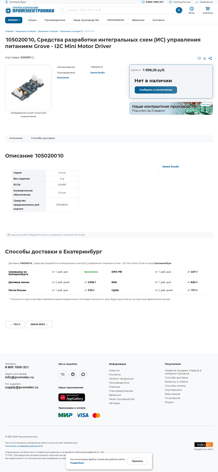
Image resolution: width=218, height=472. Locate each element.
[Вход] (192, 9)
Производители (119, 383)
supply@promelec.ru (21, 387)
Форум (169, 402)
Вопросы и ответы (176, 382)
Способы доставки (43, 138)
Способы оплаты (175, 386)
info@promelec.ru (19, 377)
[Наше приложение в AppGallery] (82, 397)
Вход (191, 12)
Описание (63, 78)
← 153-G (15, 324)
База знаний (172, 394)
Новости (114, 370)
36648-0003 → (39, 324)
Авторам (114, 403)
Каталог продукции (121, 379)
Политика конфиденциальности (24, 446)
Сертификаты (173, 390)
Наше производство (122, 399)
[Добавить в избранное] (199, 58)
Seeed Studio (97, 73)
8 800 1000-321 (17, 367)
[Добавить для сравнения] (204, 58)
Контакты (115, 375)
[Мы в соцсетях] (62, 374)
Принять (137, 461)
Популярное (173, 398)
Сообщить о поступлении (155, 90)
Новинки (114, 387)
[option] (28, 88)
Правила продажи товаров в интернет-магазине (183, 372)
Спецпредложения (121, 391)
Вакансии (115, 395)
